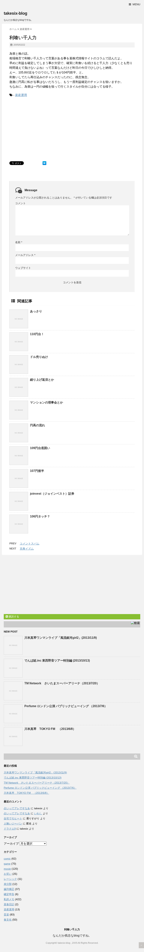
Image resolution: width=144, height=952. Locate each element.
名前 (18, 242)
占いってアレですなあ (17, 808)
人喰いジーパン (13, 823)
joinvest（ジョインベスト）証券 (52, 493)
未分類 (8, 884)
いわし (38, 813)
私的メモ (9, 899)
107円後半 (37, 470)
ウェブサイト (23, 267)
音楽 (6, 914)
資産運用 (21, 95)
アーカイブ (11, 843)
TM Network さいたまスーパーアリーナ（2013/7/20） (62, 683)
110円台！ (37, 334)
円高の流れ (37, 425)
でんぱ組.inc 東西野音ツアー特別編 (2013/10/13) (57, 660)
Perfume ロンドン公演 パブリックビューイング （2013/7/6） (65, 706)
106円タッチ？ (40, 516)
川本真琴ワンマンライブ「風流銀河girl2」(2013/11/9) (60, 637)
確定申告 (9, 894)
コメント (20, 203)
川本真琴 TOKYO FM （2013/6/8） (50, 728)
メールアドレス (25, 255)
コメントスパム (29, 543)
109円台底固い (40, 448)
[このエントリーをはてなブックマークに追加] (44, 163)
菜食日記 (9, 904)
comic (7, 858)
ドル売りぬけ (39, 356)
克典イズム (27, 548)
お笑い (8, 873)
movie (7, 868)
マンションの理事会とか (46, 402)
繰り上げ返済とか (42, 379)
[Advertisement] (37, 128)
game (7, 863)
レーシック (10, 878)
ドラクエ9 (10, 828)
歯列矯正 (9, 889)
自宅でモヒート (13, 818)
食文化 (8, 919)
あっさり (36, 311)
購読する (13, 616)
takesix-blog (15, 13)
